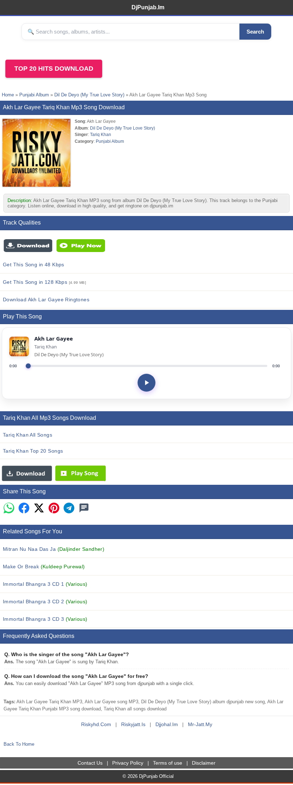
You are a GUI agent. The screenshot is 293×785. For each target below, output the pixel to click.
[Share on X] (39, 508)
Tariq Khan (100, 134)
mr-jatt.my (200, 724)
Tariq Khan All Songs (27, 435)
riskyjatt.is (133, 724)
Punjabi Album (34, 94)
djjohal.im (166, 724)
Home (8, 94)
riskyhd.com (96, 724)
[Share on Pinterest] (54, 508)
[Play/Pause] (146, 383)
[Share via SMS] (84, 508)
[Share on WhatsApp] (9, 508)
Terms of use (167, 763)
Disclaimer (203, 763)
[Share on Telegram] (69, 508)
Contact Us (90, 763)
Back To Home (19, 744)
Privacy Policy (127, 763)
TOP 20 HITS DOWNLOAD (53, 68)
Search (255, 32)
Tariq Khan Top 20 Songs (33, 451)
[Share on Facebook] (24, 508)
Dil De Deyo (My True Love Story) (89, 94)
